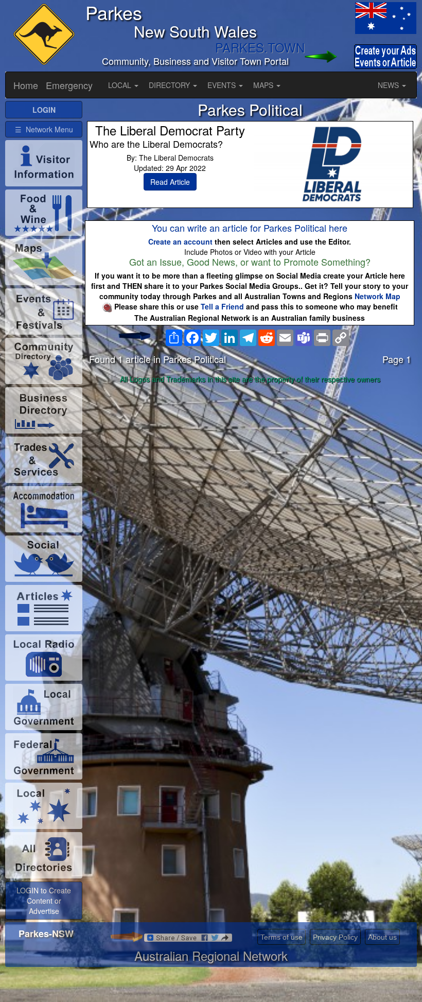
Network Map (377, 296)
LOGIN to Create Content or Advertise (43, 900)
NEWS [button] (389, 85)
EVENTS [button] (222, 85)
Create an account (180, 241)
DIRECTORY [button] (170, 85)
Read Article (170, 182)
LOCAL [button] (120, 85)
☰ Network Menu (44, 129)
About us (382, 937)
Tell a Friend (222, 306)
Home (25, 85)
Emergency (69, 85)
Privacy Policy (335, 937)
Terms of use (281, 937)
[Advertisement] (250, 468)
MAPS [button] (264, 85)
